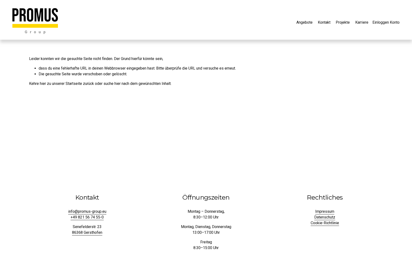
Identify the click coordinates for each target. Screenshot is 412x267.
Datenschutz (324, 217)
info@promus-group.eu (87, 211)
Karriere (361, 22)
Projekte (343, 22)
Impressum (324, 211)
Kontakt (324, 22)
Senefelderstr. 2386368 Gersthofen (87, 229)
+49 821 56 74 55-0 (87, 217)
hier (43, 83)
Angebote (304, 22)
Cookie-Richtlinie (325, 223)
